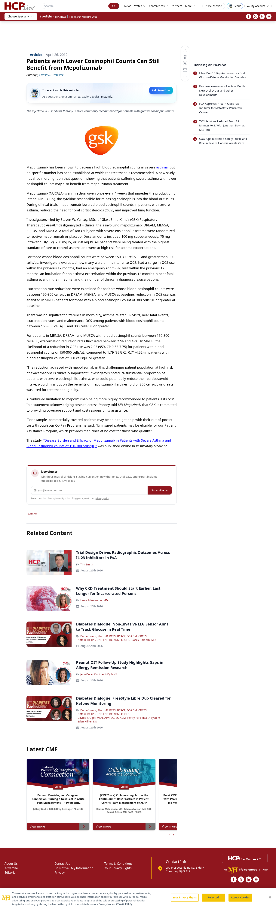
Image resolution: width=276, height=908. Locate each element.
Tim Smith (86, 564)
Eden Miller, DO (87, 721)
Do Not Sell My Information (73, 868)
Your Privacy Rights (118, 868)
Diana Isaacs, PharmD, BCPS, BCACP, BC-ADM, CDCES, (113, 636)
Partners (176, 6)
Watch (138, 6)
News (127, 6)
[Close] (270, 897)
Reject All (213, 897)
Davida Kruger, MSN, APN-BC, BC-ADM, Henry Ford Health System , (119, 717)
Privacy (59, 872)
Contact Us (62, 863)
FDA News (60, 16)
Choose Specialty (18, 16)
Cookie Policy (124, 904)
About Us (11, 863)
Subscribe (157, 490)
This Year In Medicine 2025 (83, 16)
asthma (162, 167)
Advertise (11, 868)
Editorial (10, 872)
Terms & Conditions (118, 863)
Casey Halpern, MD (144, 640)
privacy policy (102, 498)
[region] (138, 898)
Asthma (33, 514)
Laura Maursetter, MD (94, 600)
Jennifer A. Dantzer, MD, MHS (98, 674)
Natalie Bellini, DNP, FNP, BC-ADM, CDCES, (104, 640)
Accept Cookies (240, 897)
